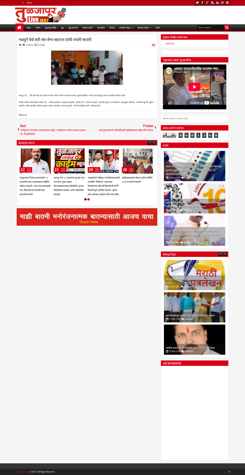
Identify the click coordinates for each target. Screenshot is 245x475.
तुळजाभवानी (73, 27)
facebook (202, 3)
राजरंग (38, 27)
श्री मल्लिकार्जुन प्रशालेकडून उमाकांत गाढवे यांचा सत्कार (190, 283)
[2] (88, 199)
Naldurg (29, 45)
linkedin (217, 3)
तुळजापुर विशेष (50, 27)
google (207, 3)
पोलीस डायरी (88, 27)
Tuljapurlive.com (22, 472)
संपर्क (158, 27)
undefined (189, 177)
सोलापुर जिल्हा (143, 27)
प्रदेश (28, 27)
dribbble (222, 3)
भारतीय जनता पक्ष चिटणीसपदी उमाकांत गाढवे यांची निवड (190, 315)
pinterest (227, 3)
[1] (85, 199)
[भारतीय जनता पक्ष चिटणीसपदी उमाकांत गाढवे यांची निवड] (194, 307)
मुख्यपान (19, 27)
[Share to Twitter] (44, 151)
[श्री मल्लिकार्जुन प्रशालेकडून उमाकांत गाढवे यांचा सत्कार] (194, 275)
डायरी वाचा (170, 43)
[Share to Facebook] (40, 151)
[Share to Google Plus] (48, 151)
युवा (62, 27)
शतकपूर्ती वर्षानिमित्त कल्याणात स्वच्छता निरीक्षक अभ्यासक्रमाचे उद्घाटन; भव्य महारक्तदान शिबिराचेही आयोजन (193, 204)
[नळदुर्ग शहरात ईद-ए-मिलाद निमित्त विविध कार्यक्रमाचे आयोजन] (36, 161)
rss (212, 3)
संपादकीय (101, 27)
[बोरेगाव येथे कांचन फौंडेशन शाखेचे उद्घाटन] (194, 340)
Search (226, 27)
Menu (29, 2)
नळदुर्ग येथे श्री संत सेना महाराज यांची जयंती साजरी (55, 39)
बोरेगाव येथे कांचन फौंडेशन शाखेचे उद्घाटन (184, 348)
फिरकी (112, 27)
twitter (197, 3)
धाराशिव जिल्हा (124, 27)
